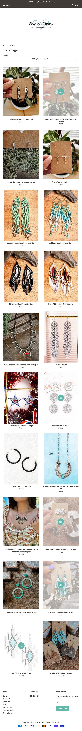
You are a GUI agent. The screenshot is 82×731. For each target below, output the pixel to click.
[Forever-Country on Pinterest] (34, 696)
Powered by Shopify (52, 722)
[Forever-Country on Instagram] (37, 696)
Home (5, 45)
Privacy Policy (7, 713)
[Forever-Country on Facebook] (30, 696)
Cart (77, 5)
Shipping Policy (8, 710)
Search (5, 696)
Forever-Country (40, 722)
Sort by (5, 55)
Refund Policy (7, 707)
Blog (4, 704)
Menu (8, 5)
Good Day (6, 702)
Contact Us (6, 699)
